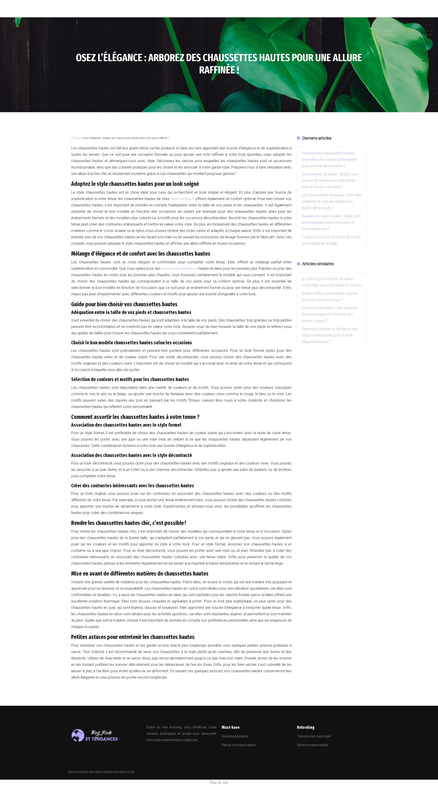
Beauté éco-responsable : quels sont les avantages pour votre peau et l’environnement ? (331, 222)
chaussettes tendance (179, 268)
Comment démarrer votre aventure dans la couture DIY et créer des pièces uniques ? (330, 314)
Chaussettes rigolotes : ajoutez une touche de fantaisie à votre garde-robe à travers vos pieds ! (330, 180)
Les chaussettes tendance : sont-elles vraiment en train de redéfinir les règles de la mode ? (332, 201)
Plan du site (219, 783)
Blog (78, 138)
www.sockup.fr (183, 199)
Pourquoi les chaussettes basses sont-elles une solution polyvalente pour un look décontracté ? (329, 159)
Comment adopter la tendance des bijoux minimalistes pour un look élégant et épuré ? (330, 335)
